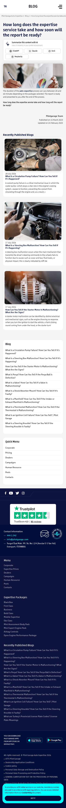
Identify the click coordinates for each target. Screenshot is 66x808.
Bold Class (8, 613)
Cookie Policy (27, 793)
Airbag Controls (11, 632)
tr (5, 6)
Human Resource (13, 467)
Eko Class (8, 621)
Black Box (8, 602)
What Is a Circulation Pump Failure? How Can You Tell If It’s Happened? (32, 352)
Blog (27, 16)
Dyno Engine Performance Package (20, 635)
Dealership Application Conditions (19, 763)
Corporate (10, 448)
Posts (7, 472)
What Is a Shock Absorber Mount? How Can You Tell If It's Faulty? (31, 392)
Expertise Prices (11, 569)
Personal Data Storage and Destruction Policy (24, 770)
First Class (8, 606)
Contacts (9, 477)
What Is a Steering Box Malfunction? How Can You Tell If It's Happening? (32, 360)
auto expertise (26, 91)
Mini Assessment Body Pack (16, 624)
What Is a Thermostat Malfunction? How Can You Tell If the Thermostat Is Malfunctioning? (32, 409)
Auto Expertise (40, 755)
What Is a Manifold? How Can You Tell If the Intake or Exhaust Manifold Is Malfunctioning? (29, 400)
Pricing (8, 453)
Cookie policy (11, 766)
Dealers (9, 458)
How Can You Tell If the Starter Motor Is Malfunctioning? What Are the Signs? (31, 368)
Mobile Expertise (12, 617)
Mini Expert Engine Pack (15, 628)
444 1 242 (11, 535)
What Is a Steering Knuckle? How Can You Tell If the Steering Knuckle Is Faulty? (29, 425)
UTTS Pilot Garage (13, 759)
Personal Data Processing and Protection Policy (25, 773)
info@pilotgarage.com (17, 539)
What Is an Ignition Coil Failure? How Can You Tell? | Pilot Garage (31, 417)
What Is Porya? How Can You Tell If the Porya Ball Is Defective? (28, 376)
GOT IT (33, 798)
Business (8, 610)
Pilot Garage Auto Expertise (12, 16)
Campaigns (10, 463)
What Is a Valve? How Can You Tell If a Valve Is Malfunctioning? (26, 384)
